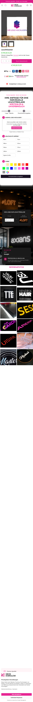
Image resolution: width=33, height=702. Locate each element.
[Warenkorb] (30, 5)
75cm (18, 139)
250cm (19, 151)
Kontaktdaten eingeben (16, 176)
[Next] (30, 2)
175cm (19, 147)
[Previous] (2, 1)
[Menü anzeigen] (2, 5)
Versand (15, 55)
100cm (5, 143)
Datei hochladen (16, 128)
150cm (5, 147)
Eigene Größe (7, 155)
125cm (19, 143)
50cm (4, 139)
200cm (5, 151)
